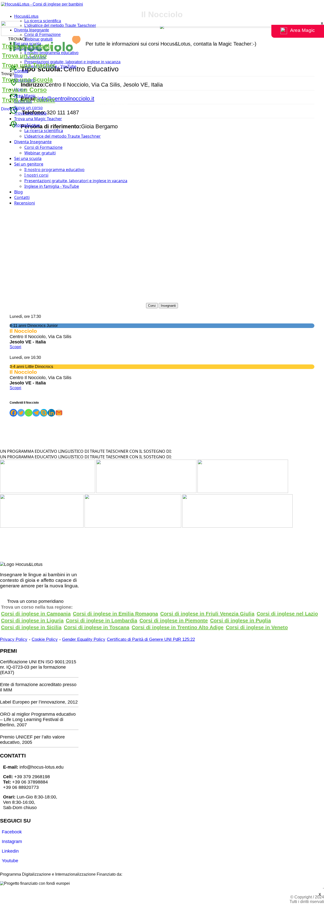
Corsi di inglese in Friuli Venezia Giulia (207, 614)
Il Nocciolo (23, 372)
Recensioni (24, 203)
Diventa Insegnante (31, 30)
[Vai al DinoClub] (162, 29)
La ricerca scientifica (42, 21)
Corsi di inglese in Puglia (240, 620)
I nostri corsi (36, 175)
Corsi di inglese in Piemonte (173, 620)
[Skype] (44, 413)
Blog (18, 75)
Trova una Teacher (28, 65)
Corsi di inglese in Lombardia (101, 620)
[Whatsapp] (28, 413)
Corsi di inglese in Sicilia (31, 627)
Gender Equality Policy (83, 639)
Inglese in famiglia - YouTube (51, 186)
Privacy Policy (13, 639)
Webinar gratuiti (38, 39)
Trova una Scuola (27, 46)
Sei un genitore (28, 164)
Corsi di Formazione (42, 34)
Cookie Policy (45, 639)
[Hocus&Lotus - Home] (42, 4)
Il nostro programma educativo (51, 53)
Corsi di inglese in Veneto (257, 627)
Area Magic (25, 95)
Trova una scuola (30, 113)
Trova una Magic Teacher (38, 118)
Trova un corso (28, 107)
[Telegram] (36, 413)
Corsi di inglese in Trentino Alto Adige (178, 627)
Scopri (15, 388)
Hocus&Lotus (26, 16)
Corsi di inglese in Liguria (32, 620)
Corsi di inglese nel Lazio (287, 614)
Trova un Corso (24, 55)
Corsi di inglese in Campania (36, 614)
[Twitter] (21, 413)
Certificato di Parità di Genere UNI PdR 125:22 (151, 639)
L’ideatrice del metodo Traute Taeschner (60, 25)
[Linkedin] (51, 413)
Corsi (152, 305)
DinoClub (9, 109)
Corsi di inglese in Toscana (96, 627)
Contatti (21, 71)
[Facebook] (13, 413)
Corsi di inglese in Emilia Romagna (115, 614)
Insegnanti (168, 305)
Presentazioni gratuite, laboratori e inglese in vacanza (72, 62)
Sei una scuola (28, 158)
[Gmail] (59, 413)
